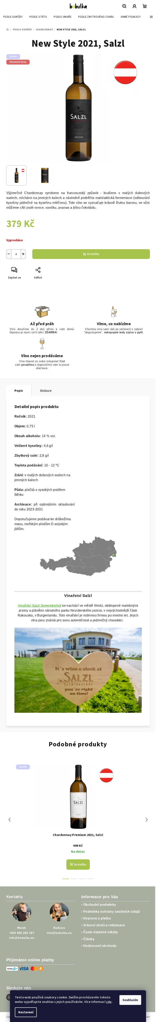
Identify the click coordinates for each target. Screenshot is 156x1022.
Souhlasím (130, 1000)
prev (9, 819)
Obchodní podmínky (99, 904)
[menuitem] (13, 17)
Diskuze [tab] (46, 390)
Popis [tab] (18, 390)
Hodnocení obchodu (100, 945)
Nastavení (25, 1012)
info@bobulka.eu (21, 937)
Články (88, 939)
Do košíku (93, 254)
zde (109, 1002)
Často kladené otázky (100, 932)
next (146, 819)
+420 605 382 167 (21, 932)
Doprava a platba (97, 918)
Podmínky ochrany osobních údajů (111, 911)
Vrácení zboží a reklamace (104, 925)
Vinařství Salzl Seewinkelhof (39, 605)
